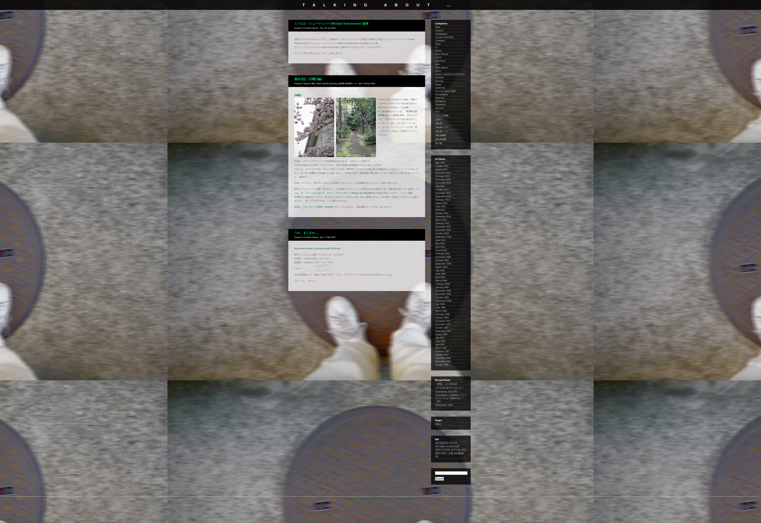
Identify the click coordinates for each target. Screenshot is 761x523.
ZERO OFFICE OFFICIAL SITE (450, 450)
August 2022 (441, 169)
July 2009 (440, 270)
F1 (305, 28)
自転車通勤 (440, 139)
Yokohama (440, 104)
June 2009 (440, 274)
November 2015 (443, 183)
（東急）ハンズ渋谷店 (446, 384)
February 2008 (442, 314)
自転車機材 (440, 135)
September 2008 (443, 301)
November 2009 (443, 257)
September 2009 (443, 263)
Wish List (439, 98)
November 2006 (443, 361)
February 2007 (442, 351)
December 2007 (443, 321)
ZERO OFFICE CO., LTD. (381, 499)
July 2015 (440, 186)
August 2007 (441, 334)
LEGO (438, 57)
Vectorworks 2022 (444, 405)
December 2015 (443, 179)
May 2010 (440, 243)
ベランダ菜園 (441, 115)
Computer (440, 40)
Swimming (333, 83)
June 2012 (440, 206)
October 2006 (442, 365)
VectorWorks (441, 94)
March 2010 (441, 250)
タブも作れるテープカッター (449, 388)
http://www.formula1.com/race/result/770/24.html (317, 248)
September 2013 (443, 196)
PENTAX (439, 77)
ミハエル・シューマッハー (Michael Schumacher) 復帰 (331, 23)
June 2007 (440, 341)
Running (439, 81)
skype (438, 84)
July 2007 (440, 338)
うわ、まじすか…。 (307, 232)
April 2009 (440, 277)
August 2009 (441, 267)
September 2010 (443, 237)
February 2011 (442, 223)
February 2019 (442, 176)
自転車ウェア (441, 127)
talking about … (380, 5)
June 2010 (440, 240)
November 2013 (443, 193)
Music (438, 71)
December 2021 (443, 173)
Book (437, 27)
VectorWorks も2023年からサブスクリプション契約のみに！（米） (450, 398)
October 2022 (442, 166)
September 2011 (443, 216)
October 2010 (442, 233)
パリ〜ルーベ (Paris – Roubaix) (318, 207)
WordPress (412, 499)
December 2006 (443, 358)
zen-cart (439, 108)
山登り (438, 119)
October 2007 (442, 327)
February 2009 (442, 284)
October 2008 (442, 297)
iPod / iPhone (441, 54)
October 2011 (441, 213)
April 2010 (440, 247)
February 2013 (442, 200)
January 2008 (442, 317)
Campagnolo (441, 34)
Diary (306, 83)
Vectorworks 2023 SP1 (446, 391)
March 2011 (441, 220)
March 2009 (441, 280)
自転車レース (351, 83)
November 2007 (443, 324)
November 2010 (443, 230)
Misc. (314, 83)
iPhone (438, 51)
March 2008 (441, 311)
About (438, 424)
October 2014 (442, 189)
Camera (439, 30)
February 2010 (442, 253)
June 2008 (440, 307)
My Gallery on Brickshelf (447, 446)
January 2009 (442, 287)
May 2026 (440, 162)
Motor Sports (312, 28)
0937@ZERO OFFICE (446, 443)
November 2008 (443, 294)
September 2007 (443, 331)
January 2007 (442, 354)
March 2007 (441, 348)
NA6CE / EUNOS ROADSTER (450, 74)
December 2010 (443, 226)
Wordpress (440, 101)
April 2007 (440, 344)
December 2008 (443, 290)
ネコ (437, 111)
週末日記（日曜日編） (309, 79)
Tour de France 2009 (445, 91)
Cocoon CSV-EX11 (444, 37)
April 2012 (440, 210)
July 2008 (440, 304)
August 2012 (441, 203)
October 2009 (442, 260)
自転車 (342, 83)
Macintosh (440, 61)
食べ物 (438, 143)
